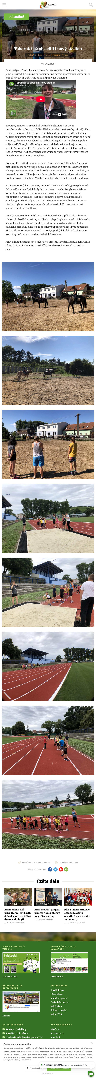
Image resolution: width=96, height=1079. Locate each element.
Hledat (91, 4)
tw (55, 869)
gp (61, 869)
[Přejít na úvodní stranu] (48, 5)
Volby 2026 (56, 1014)
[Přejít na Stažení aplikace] (21, 962)
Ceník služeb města (59, 1002)
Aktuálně (16, 17)
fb (50, 869)
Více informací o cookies (30, 1051)
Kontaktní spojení (59, 998)
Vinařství (55, 1029)
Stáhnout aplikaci (9, 976)
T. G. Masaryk (57, 1033)
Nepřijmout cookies (34, 1068)
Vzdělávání (51, 64)
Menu (4, 4)
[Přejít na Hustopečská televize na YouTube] (69, 962)
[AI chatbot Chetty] (91, 1074)
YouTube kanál (57, 976)
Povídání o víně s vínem (17, 1033)
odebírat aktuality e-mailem (36, 863)
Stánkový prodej (58, 1010)
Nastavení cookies (48, 1074)
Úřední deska (57, 994)
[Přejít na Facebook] (21, 1001)
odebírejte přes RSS (69, 863)
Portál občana (57, 990)
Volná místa (56, 1006)
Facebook (6, 1015)
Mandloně (55, 1037)
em (66, 869)
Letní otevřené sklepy (16, 1029)
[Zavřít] (91, 1043)
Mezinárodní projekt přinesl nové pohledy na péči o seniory (47, 913)
